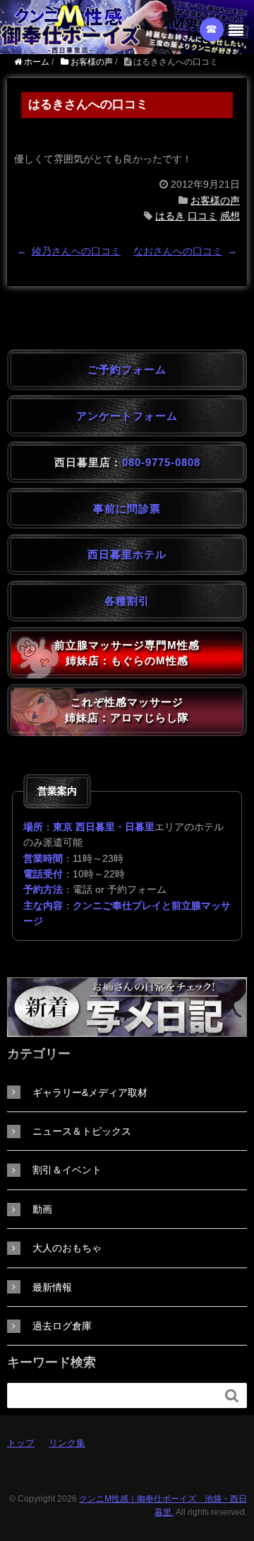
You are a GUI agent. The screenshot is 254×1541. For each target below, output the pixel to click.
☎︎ (212, 29)
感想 (230, 215)
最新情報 (52, 1287)
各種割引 (127, 601)
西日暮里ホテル (127, 554)
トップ (21, 1443)
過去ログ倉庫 (62, 1326)
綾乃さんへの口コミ (76, 251)
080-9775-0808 (161, 462)
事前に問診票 (127, 509)
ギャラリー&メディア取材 (89, 1092)
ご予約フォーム (127, 369)
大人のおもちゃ (67, 1247)
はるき (170, 215)
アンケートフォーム (127, 416)
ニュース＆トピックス (81, 1131)
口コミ (202, 215)
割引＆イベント (67, 1169)
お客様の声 (215, 200)
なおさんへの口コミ (177, 251)
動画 (42, 1209)
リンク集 (67, 1443)
